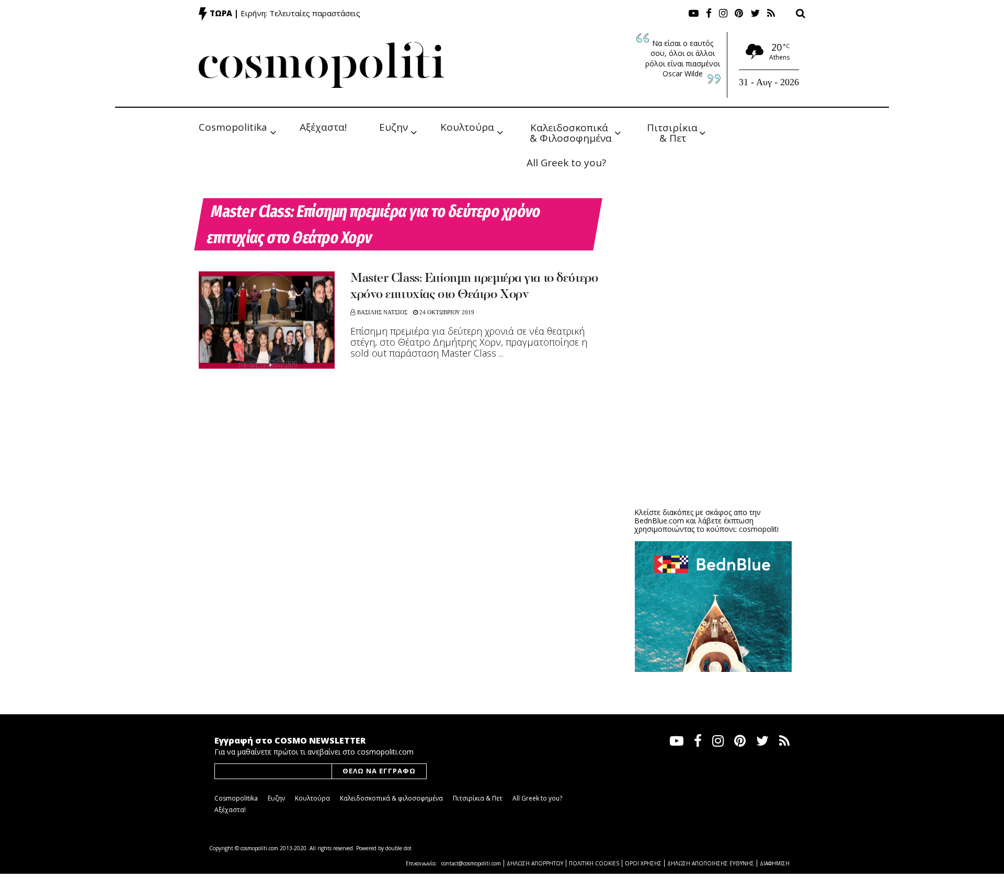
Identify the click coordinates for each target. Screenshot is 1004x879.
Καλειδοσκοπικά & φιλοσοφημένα (391, 798)
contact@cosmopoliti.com (471, 863)
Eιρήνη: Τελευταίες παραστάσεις (300, 13)
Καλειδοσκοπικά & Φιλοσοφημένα (571, 132)
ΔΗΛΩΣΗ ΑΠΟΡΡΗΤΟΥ (535, 863)
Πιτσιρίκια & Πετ (673, 132)
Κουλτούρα (467, 127)
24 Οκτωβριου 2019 (446, 312)
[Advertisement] (713, 418)
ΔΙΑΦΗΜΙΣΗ (775, 863)
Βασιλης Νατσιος (382, 312)
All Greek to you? (566, 162)
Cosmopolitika (233, 127)
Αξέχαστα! (323, 127)
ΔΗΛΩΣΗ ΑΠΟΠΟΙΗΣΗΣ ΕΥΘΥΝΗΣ (710, 863)
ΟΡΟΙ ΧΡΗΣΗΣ (643, 863)
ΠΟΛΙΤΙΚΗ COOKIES (594, 863)
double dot (398, 848)
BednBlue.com (659, 521)
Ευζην (393, 127)
